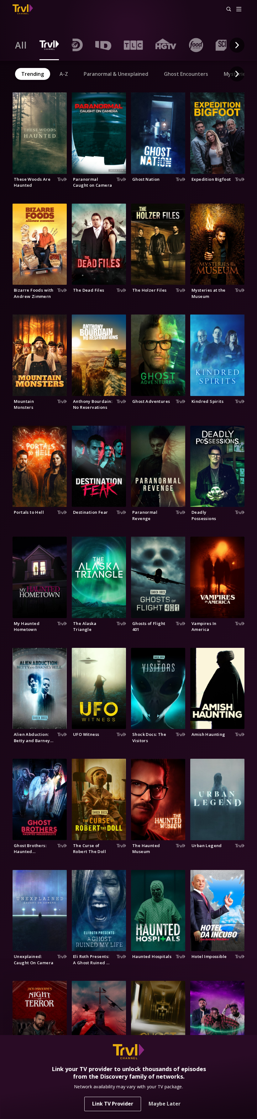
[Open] (239, 9)
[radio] (21, 45)
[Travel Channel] (23, 9)
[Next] (236, 45)
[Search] (226, 9)
